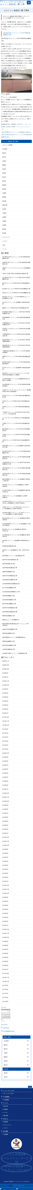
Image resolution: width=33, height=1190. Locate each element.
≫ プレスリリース (6, 1125)
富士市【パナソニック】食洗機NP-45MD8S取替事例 (16, 368)
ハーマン (4, 249)
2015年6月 (5, 817)
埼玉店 (6, 1077)
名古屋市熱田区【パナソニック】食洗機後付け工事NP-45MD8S (16, 524)
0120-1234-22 (18, 1185)
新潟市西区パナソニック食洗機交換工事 (13, 555)
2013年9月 (5, 897)
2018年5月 (5, 697)
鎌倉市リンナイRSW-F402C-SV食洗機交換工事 (15, 308)
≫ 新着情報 (5, 1121)
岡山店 (4, 177)
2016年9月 (5, 757)
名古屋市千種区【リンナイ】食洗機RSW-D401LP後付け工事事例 (16, 379)
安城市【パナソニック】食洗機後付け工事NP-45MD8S (15, 496)
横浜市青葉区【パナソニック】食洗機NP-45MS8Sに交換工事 (16, 480)
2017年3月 (5, 745)
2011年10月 (5, 981)
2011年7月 (5, 993)
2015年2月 (5, 829)
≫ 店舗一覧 (5, 1106)
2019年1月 (5, 677)
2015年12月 (5, 793)
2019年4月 (5, 673)
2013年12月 (5, 885)
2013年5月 (5, 909)
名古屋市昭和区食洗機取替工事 (11, 584)
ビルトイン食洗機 (7, 145)
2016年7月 (5, 765)
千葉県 (4, 213)
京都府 (4, 217)
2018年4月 (5, 701)
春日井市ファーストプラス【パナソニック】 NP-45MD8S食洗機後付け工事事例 (15, 374)
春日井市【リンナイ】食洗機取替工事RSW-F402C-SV (14, 530)
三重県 (4, 193)
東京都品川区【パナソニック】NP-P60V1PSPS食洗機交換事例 (16, 346)
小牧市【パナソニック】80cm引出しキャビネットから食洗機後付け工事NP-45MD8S (16, 507)
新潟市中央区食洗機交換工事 (10, 559)
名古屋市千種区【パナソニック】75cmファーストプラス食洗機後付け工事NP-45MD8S (16, 513)
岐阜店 (4, 181)
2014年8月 (5, 853)
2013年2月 (5, 921)
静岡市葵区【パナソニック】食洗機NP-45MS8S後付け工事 (16, 446)
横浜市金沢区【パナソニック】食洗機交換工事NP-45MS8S (16, 519)
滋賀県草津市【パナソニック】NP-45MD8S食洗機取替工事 (16, 457)
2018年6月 (5, 693)
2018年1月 (5, 713)
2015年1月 (5, 833)
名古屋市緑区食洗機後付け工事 (11, 592)
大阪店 (4, 161)
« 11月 (2, 1021)
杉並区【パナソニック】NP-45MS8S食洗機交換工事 (16, 407)
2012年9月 (5, 941)
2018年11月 (5, 681)
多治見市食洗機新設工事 (9, 600)
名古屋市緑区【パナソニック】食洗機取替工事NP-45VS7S (16, 535)
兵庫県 (4, 225)
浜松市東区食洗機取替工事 (9, 580)
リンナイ (4, 241)
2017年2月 (5, 749)
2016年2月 (5, 785)
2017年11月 (5, 721)
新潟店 (4, 173)
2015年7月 (5, 813)
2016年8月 (5, 761)
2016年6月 (5, 769)
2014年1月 (5, 881)
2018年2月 (5, 709)
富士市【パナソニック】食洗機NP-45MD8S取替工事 (16, 303)
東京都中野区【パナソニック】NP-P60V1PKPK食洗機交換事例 (16, 340)
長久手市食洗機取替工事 (9, 588)
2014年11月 (5, 841)
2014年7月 (5, 857)
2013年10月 (5, 893)
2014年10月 (5, 845)
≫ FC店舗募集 (5, 1099)
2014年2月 (5, 877)
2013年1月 (5, 925)
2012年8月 (5, 945)
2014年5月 (5, 865)
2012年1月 (5, 969)
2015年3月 (5, 825)
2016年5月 (5, 773)
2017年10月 (5, 725)
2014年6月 (5, 861)
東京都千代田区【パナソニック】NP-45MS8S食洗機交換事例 (16, 362)
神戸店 (4, 157)
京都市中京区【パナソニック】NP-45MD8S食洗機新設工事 (16, 263)
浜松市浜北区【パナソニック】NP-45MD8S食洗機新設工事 (16, 474)
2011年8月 (5, 989)
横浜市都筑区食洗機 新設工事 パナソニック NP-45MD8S (15, 624)
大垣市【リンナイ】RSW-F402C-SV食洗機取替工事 (16, 441)
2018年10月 (5, 685)
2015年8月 (5, 809)
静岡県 (13, 127)
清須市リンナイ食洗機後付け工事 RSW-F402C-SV (15, 550)
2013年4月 (5, 913)
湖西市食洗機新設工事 (8, 572)
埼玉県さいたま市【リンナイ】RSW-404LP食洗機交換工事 (16, 329)
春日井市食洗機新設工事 (9, 645)
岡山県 (4, 229)
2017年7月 (5, 733)
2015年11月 (5, 797)
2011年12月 (5, 973)
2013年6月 (5, 905)
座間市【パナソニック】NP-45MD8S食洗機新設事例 (16, 357)
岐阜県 (4, 189)
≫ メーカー (5, 1112)
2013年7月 (5, 901)
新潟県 (4, 233)
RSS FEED (4, 1024)
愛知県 (4, 185)
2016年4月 (5, 777)
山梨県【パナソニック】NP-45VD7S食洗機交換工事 (16, 424)
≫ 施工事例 (5, 1115)
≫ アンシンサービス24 (7, 1093)
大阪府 (4, 221)
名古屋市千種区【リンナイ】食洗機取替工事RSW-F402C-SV (16, 491)
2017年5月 (5, 737)
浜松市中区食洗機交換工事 (9, 576)
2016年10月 (5, 753)
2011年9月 (5, 985)
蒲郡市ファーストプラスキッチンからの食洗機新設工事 (16, 268)
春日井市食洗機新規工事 (9, 604)
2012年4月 (5, 961)
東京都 (4, 201)
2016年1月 (5, 789)
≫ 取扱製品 (5, 1109)
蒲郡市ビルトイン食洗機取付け (11, 620)
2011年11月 (5, 977)
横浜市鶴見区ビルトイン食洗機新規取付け (14, 637)
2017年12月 (5, 717)
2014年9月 (5, 849)
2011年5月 (5, 1001)
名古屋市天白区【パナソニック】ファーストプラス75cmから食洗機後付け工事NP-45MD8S (16, 502)
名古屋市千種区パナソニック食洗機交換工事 (14, 653)
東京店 (6, 1073)
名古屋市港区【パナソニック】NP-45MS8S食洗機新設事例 (16, 385)
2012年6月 (5, 953)
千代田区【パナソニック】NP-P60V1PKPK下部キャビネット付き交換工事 (16, 413)
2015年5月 (5, 821)
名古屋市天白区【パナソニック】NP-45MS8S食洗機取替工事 (16, 257)
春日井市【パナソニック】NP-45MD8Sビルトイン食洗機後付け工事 (16, 297)
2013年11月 (5, 889)
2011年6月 (5, 997)
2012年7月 (5, 949)
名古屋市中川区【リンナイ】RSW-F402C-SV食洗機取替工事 (16, 278)
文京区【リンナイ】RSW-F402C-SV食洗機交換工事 (16, 401)
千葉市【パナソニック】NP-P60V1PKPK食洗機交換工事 (16, 435)
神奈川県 (4, 205)
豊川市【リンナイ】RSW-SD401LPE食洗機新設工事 (16, 284)
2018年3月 (5, 705)
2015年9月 (5, 805)
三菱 (3, 245)
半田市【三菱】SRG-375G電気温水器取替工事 (15, 273)
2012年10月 (5, 937)
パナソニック (20, 127)
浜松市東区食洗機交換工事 (9, 567)
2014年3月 (5, 873)
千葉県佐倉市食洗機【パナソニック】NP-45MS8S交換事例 (16, 351)
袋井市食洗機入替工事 (8, 563)
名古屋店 (8, 127)
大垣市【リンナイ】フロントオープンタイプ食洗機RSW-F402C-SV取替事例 (16, 390)
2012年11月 (5, 933)
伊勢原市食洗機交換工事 (9, 546)
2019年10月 (5, 669)
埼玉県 (4, 209)
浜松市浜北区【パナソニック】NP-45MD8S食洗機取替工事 (16, 468)
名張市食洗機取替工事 (8, 649)
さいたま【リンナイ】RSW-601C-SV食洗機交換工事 (16, 418)
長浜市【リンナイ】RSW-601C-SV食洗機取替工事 (16, 293)
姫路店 (4, 165)
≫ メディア (5, 1128)
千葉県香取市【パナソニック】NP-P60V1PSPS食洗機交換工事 (16, 323)
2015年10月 (5, 801)
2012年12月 (5, 929)
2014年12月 (5, 837)
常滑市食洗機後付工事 (8, 596)
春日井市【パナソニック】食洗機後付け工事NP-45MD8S (15, 485)
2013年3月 (5, 917)
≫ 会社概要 (5, 1134)
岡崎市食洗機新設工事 (8, 616)
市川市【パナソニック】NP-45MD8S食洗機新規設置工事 (16, 396)
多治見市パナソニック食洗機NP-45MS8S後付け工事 (16, 541)
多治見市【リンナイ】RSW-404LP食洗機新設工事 (16, 289)
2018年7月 (5, 689)
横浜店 (4, 153)
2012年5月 (5, 957)
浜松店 (4, 169)
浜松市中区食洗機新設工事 (9, 629)
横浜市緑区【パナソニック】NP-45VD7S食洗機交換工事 (16, 429)
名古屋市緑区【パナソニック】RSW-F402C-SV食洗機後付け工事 (16, 463)
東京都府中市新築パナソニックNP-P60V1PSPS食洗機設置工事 (16, 312)
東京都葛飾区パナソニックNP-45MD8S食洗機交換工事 (16, 318)
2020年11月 (5, 661)
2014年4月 (5, 869)
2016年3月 (5, 781)
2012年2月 (5, 965)
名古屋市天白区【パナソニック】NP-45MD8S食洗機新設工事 (16, 452)
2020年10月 (5, 665)
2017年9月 (5, 729)
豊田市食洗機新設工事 (8, 633)
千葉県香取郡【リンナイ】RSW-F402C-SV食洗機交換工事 (16, 335)
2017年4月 (5, 741)
